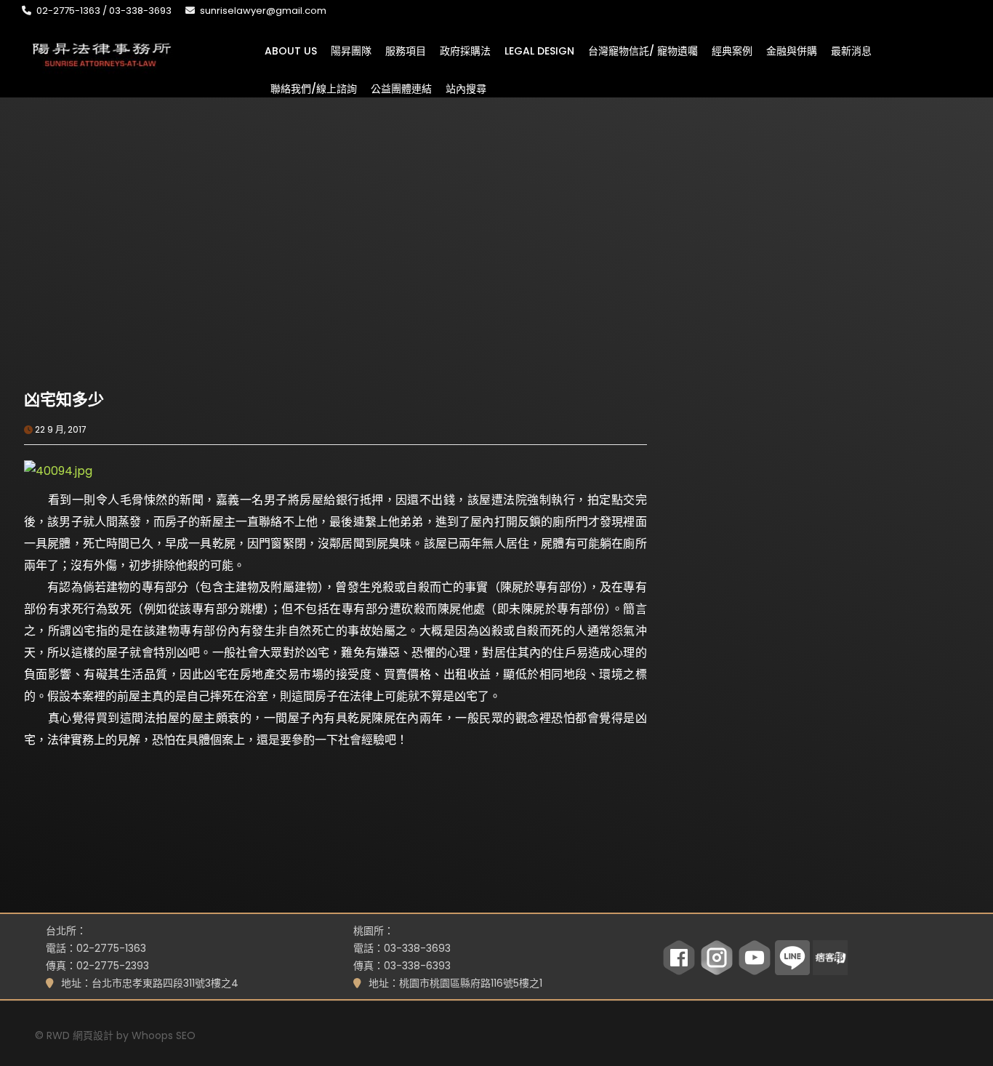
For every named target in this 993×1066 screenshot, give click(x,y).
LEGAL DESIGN (539, 50)
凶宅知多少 (64, 399)
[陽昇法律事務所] (102, 53)
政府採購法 (465, 50)
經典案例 (732, 50)
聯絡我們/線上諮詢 (313, 88)
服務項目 (405, 50)
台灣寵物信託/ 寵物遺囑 (643, 50)
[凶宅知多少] (179, 285)
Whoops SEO (164, 1035)
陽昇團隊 (351, 50)
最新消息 (851, 50)
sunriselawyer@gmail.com (263, 10)
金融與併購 (791, 50)
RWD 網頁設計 (80, 1035)
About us (291, 50)
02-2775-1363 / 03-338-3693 (104, 10)
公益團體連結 (401, 88)
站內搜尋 (466, 88)
